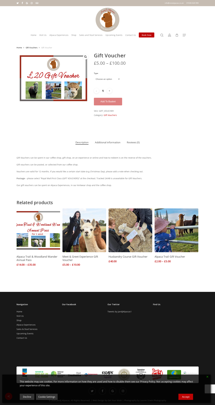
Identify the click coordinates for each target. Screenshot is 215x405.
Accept (186, 396)
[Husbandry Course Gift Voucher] (130, 230)
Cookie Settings (46, 396)
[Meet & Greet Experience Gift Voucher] (84, 230)
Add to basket (108, 101)
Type (96, 73)
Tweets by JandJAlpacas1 (120, 311)
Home (19, 47)
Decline (27, 396)
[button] (184, 35)
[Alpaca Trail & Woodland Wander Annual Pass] (38, 230)
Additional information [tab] (107, 142)
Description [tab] (81, 142)
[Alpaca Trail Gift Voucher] (176, 230)
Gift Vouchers (31, 47)
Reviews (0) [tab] (133, 142)
